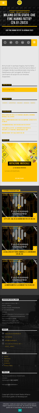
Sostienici (7, 363)
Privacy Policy (8, 365)
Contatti (6, 361)
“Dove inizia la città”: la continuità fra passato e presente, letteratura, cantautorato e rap (16, 129)
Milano (12, 12)
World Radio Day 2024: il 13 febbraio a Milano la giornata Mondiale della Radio (18, 116)
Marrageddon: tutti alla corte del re (13, 133)
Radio (33, 103)
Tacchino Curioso (15, 195)
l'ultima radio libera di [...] (27, 171)
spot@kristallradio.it (11, 384)
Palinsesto (7, 358)
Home (6, 356)
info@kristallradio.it (11, 340)
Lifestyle (12, 103)
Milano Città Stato (22, 12)
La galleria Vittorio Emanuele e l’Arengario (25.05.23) (19, 253)
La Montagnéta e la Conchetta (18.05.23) (19, 285)
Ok (20, 410)
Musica (26, 103)
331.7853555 (8, 337)
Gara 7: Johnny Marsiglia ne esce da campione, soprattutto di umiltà (19, 121)
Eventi (5, 103)
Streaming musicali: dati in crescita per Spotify (16, 125)
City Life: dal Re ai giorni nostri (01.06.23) (19, 219)
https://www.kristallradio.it (13, 333)
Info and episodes (19, 178)
